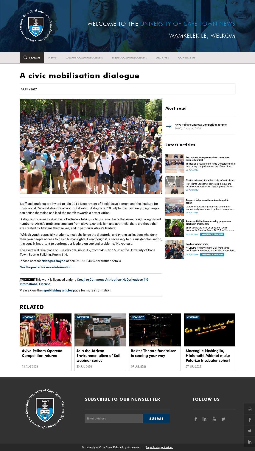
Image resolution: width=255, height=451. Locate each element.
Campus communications (84, 57)
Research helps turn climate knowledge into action (207, 201)
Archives (162, 57)
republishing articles (57, 290)
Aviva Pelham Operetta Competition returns (201, 124)
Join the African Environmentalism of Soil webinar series (98, 355)
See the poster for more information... (47, 267)
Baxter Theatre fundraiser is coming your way (153, 353)
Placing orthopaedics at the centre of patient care (210, 180)
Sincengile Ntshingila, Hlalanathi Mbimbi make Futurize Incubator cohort (208, 355)
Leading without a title (197, 244)
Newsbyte (29, 317)
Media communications (129, 57)
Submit (156, 418)
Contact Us (186, 57)
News (52, 57)
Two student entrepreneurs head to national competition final (207, 158)
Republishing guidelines (159, 447)
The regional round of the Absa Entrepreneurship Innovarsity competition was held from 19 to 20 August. (210, 165)
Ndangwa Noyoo (53, 261)
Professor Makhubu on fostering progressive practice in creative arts (208, 222)
